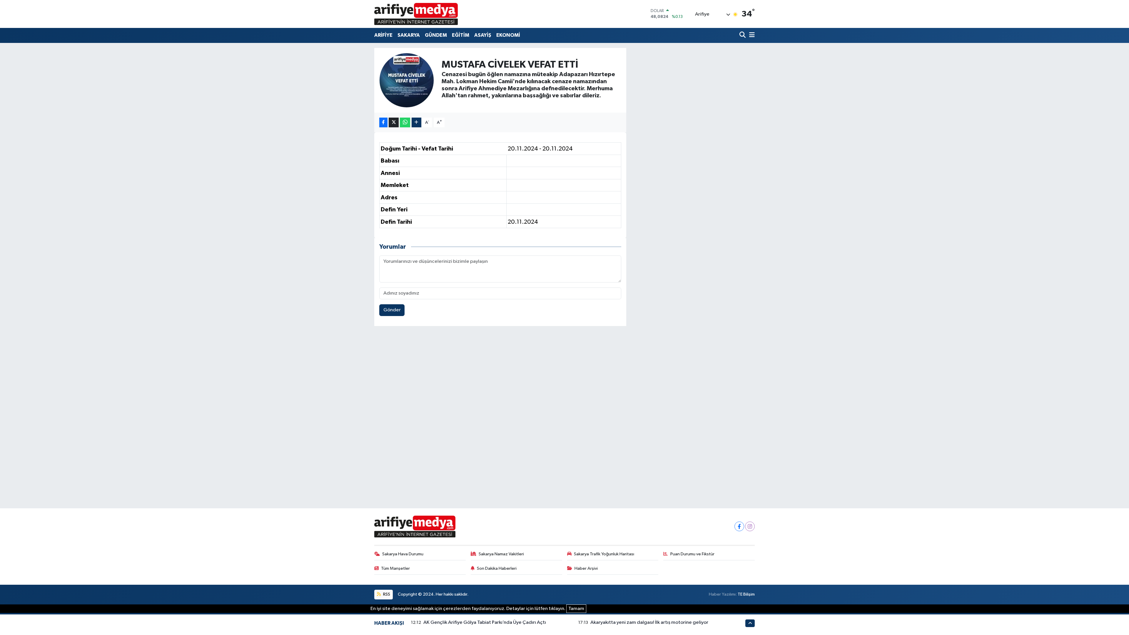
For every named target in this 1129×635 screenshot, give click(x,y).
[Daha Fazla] (416, 122)
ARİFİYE (383, 35)
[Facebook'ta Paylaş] (383, 122)
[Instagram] (750, 526)
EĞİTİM (460, 35)
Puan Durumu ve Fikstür (692, 554)
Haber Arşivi (586, 568)
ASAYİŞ (482, 35)
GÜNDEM (436, 35)
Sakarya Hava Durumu (402, 554)
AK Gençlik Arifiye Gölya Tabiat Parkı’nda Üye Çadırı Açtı (484, 622)
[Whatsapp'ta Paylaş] (405, 122)
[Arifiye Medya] (416, 13)
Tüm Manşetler (395, 568)
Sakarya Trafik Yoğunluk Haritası (604, 554)
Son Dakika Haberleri (497, 568)
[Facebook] (739, 526)
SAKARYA (409, 35)
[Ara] (743, 35)
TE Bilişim (746, 594)
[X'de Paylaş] (394, 122)
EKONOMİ (508, 35)
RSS (386, 594)
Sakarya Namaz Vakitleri (501, 554)
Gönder (392, 310)
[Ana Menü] (751, 35)
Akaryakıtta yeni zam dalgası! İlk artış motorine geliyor (649, 622)
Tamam (576, 608)
